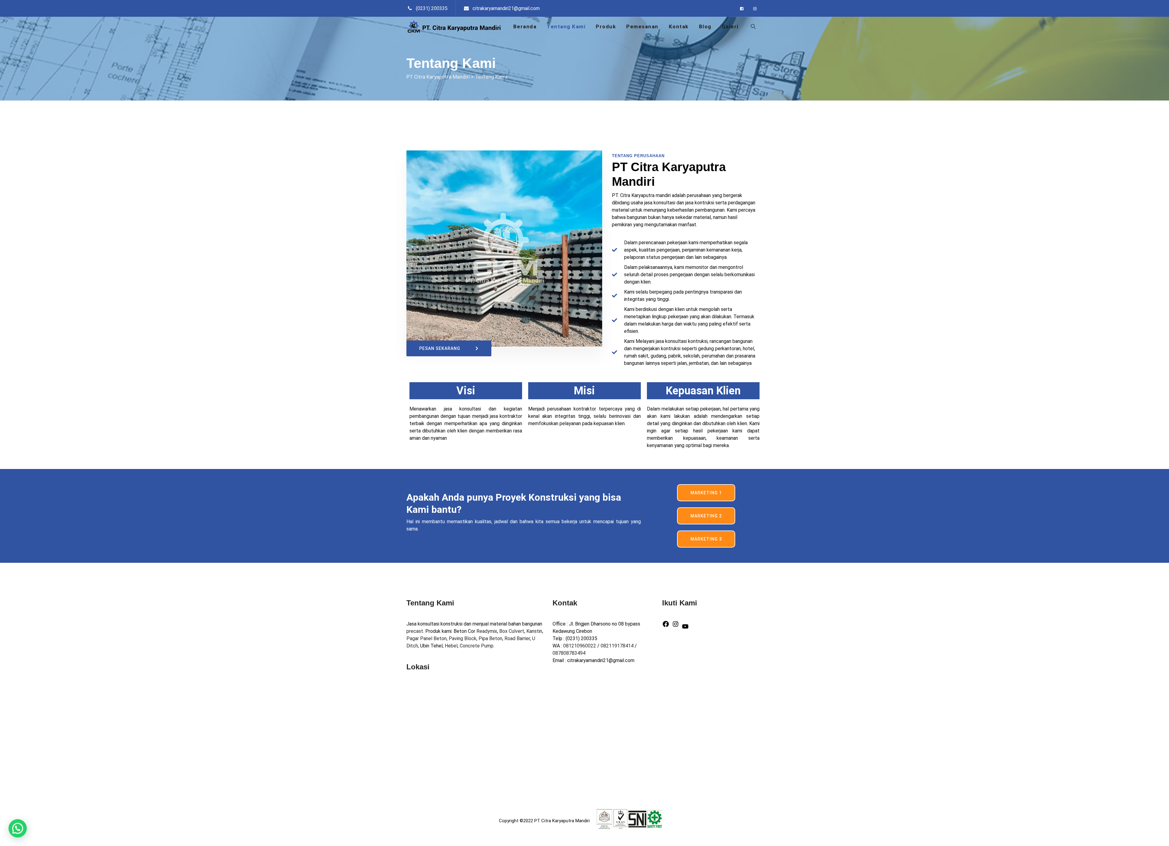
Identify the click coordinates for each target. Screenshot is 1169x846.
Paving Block (462, 638)
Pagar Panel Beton (426, 638)
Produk (606, 26)
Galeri (730, 26)
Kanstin (534, 631)
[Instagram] (675, 624)
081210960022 (579, 646)
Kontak (679, 26)
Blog (705, 26)
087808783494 (569, 653)
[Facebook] (665, 624)
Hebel (451, 646)
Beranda (525, 26)
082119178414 (617, 646)
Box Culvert (511, 631)
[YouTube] (685, 626)
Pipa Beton (490, 638)
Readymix (486, 631)
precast (414, 631)
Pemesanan (642, 26)
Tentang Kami (566, 26)
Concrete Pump (476, 646)
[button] (18, 828)
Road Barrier (517, 638)
